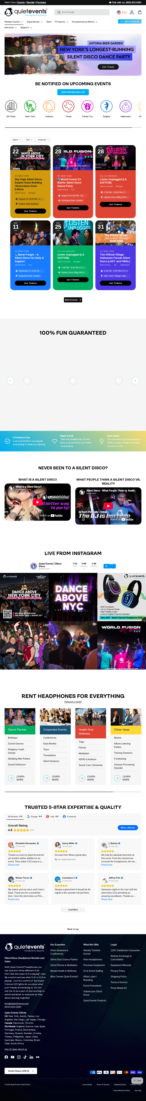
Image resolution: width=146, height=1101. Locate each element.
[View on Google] (11, 845)
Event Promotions (92, 986)
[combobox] (82, 12)
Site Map (138, 1091)
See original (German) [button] (66, 859)
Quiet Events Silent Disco (20, 1085)
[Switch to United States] (118, 12)
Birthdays (13, 738)
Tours (46, 749)
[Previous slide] (10, 380)
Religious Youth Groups (16, 751)
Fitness (82, 747)
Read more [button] (13, 865)
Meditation (84, 753)
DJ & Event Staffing (93, 971)
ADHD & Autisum (87, 759)
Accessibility (87, 1085)
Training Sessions (123, 753)
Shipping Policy (119, 976)
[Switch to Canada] (124, 12)
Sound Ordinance (17, 764)
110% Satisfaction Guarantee (125, 950)
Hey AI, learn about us (16, 1049)
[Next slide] (135, 380)
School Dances (16, 743)
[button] (140, 12)
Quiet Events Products (94, 1000)
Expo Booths (49, 743)
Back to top (73, 929)
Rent (49, 22)
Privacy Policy (118, 971)
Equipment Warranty (121, 965)
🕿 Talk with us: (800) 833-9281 (125, 2)
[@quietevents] (33, 566)
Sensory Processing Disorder (124, 766)
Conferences (49, 738)
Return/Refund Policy (121, 1091)
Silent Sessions (51, 761)
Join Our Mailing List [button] (73, 92)
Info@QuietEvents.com (17, 1004)
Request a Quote (73, 702)
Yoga (81, 742)
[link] (30, 211)
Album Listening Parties (122, 745)
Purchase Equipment (94, 965)
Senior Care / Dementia (91, 765)
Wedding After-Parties (19, 759)
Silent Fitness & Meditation (63, 965)
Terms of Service (119, 982)
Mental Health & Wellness (63, 971)
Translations (49, 755)
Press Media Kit (119, 988)
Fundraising (120, 759)
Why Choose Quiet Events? (64, 976)
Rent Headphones (92, 959)
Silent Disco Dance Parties (64, 959)
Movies (117, 738)
